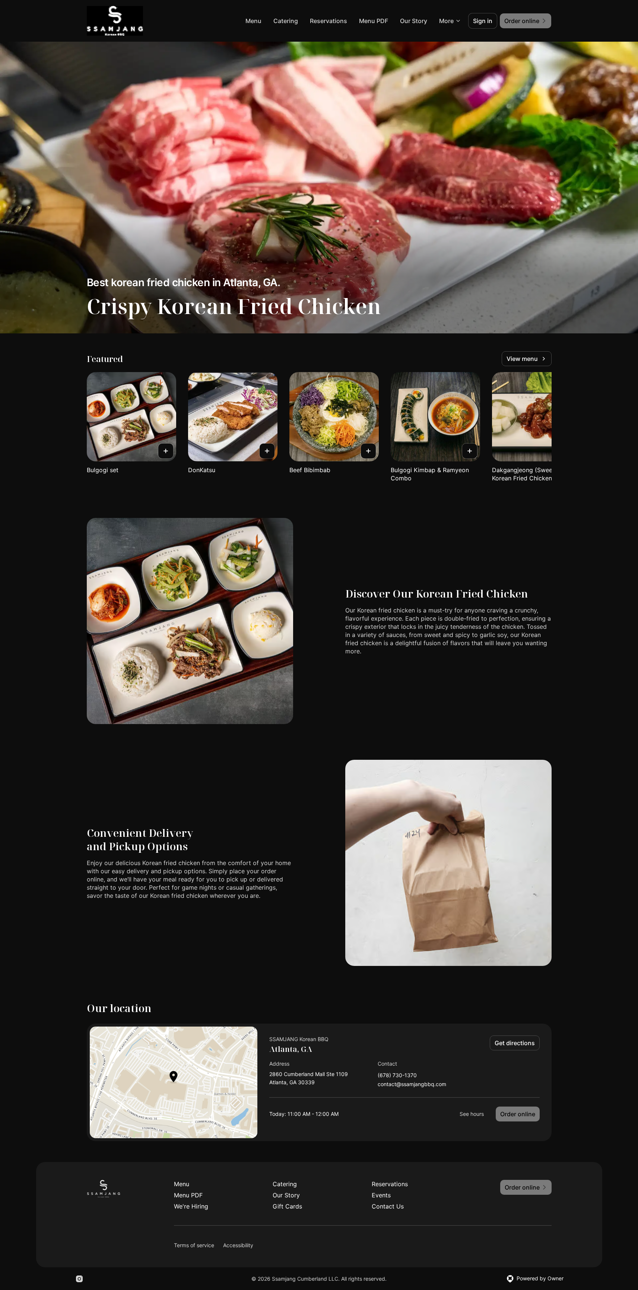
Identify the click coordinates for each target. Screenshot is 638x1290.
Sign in (482, 21)
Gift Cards (287, 1206)
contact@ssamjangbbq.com (412, 1084)
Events (381, 1195)
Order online (517, 1114)
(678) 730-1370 (397, 1075)
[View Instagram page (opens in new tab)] (79, 1278)
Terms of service (194, 1245)
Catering (285, 21)
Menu (253, 21)
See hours (472, 1114)
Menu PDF (373, 21)
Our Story (413, 21)
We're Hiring (191, 1206)
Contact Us (388, 1206)
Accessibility (238, 1245)
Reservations (328, 21)
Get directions (515, 1043)
